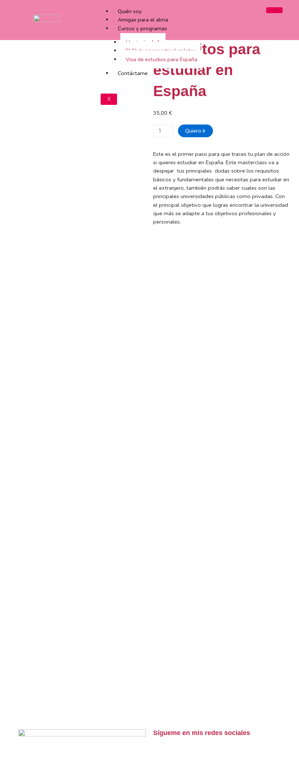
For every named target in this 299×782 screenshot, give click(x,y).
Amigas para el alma (143, 19)
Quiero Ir (195, 130)
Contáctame (133, 73)
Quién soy (130, 11)
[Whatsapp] (202, 753)
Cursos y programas (142, 28)
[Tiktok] (162, 753)
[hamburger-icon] (274, 10)
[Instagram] (182, 753)
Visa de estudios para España (161, 59)
